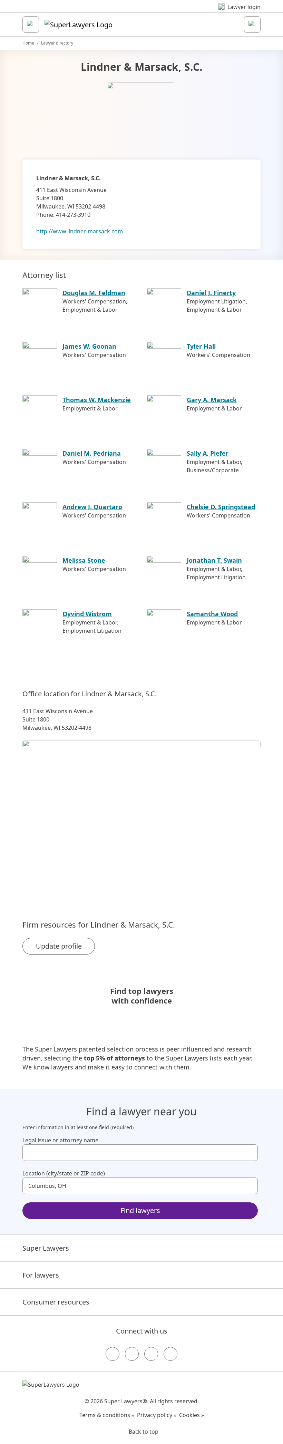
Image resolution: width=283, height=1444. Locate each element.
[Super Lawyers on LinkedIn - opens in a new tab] (170, 1354)
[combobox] (140, 1152)
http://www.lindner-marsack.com (79, 231)
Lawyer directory (57, 43)
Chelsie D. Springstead (221, 507)
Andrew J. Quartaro (92, 507)
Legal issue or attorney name (60, 1140)
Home (28, 43)
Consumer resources (55, 1302)
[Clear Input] (249, 1153)
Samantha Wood (212, 614)
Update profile (59, 946)
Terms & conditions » (106, 1415)
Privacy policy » (156, 1415)
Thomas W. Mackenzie (96, 400)
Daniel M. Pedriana (91, 453)
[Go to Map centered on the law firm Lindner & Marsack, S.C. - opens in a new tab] (141, 818)
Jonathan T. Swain (214, 560)
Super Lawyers (45, 1248)
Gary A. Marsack (212, 400)
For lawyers (40, 1275)
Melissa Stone (83, 560)
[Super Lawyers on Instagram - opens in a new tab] (132, 1354)
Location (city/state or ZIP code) (63, 1173)
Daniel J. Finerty (211, 293)
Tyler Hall (201, 346)
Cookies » (191, 1415)
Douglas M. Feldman (93, 293)
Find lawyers (140, 1210)
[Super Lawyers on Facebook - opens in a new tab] (112, 1354)
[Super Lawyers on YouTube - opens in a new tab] (151, 1354)
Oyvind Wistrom (87, 614)
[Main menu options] (30, 24)
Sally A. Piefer (207, 453)
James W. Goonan (89, 346)
